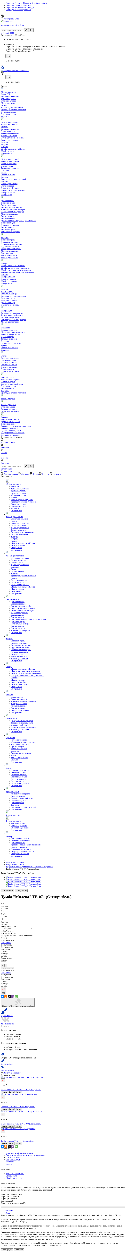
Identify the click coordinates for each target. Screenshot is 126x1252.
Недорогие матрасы (19, 643)
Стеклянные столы (19, 777)
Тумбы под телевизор (20, 565)
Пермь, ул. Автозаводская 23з (18, 10)
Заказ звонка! (19, 39)
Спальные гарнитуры (20, 523)
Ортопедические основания (22, 532)
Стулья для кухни (18, 506)
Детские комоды (18, 622)
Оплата (9, 1164)
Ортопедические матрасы (21, 645)
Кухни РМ (15, 486)
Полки (13, 569)
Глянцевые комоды (19, 699)
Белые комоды (17, 697)
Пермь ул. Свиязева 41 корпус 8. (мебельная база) (26, 3)
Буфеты (14, 497)
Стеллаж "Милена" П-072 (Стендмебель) (18, 1107)
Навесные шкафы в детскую (23, 608)
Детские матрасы (18, 628)
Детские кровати (18, 617)
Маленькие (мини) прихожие (23, 742)
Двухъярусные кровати (20, 840)
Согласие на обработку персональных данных (25, 1155)
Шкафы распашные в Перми (23, 543)
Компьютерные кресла (20, 630)
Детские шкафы (17, 615)
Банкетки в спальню (19, 519)
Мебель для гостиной (15, 556)
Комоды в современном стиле (23, 701)
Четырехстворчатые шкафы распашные (27, 675)
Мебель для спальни (14, 517)
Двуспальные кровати (20, 838)
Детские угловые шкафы (21, 606)
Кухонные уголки (18, 493)
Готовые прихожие (19, 740)
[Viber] (12, 996)
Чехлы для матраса (19, 656)
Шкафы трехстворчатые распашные (26, 673)
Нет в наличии (7, 968)
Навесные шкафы (18, 682)
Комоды (14, 537)
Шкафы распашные (14, 1178)
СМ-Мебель (6, 943)
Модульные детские (19, 613)
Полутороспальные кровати (22, 851)
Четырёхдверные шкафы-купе (23, 727)
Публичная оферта (14, 1157)
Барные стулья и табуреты (22, 500)
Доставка (10, 1162)
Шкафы (9, 667)
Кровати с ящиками (19, 847)
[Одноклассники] (5, 996)
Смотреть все (16, 511)
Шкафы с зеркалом (19, 684)
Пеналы (14, 541)
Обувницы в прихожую (21, 753)
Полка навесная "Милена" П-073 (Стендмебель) (21, 1124)
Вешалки (14, 760)
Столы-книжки (17, 582)
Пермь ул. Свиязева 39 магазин (19, 5)
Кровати (14, 521)
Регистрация (9, 19)
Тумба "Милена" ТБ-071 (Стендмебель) (17, 1141)
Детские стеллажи (18, 604)
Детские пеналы (17, 602)
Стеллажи (15, 567)
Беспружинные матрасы (21, 650)
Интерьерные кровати (20, 854)
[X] (9, 996)
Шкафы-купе (16, 548)
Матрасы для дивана (19, 652)
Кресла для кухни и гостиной (23, 502)
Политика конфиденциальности (19, 1153)
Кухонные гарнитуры (20, 488)
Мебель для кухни (13, 484)
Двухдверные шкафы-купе (22, 721)
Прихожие (10, 738)
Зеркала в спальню (19, 530)
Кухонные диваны (18, 491)
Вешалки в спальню (19, 534)
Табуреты (15, 508)
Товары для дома (13, 815)
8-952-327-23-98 (7, 33)
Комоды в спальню (19, 704)
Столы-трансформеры (20, 585)
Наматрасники (17, 654)
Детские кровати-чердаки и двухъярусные (28, 619)
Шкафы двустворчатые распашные (25, 671)
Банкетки (15, 751)
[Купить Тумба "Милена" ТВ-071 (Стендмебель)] (23, 879)
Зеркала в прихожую (19, 758)
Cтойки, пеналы (17, 571)
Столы (8, 768)
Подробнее (19, 1250)
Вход (17, 19)
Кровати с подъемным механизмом (25, 845)
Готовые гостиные (18, 560)
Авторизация (6, 471)
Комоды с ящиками (19, 706)
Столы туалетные (18, 525)
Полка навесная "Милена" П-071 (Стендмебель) (21, 1090)
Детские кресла (17, 626)
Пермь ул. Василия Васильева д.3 (20, 7)
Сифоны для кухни (19, 826)
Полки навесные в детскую (22, 610)
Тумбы (13, 755)
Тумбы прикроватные (20, 528)
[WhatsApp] (16, 996)
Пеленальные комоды (20, 624)
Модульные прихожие (20, 744)
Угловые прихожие (19, 749)
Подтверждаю (7, 1250)
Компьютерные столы (20, 770)
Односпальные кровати (21, 849)
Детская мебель (12, 599)
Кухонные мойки (18, 823)
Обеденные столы (18, 504)
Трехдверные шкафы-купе (22, 723)
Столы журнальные (19, 580)
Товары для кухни (13, 821)
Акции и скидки (13, 1159)
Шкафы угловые (18, 545)
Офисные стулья (18, 796)
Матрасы (14, 539)
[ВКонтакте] (2, 996)
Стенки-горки (17, 562)
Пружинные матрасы (20, 647)
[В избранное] (3, 989)
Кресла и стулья (12, 792)
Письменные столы (19, 775)
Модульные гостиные (20, 558)
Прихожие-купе (17, 746)
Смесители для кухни (20, 828)
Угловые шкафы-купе (20, 725)
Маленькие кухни (18, 495)
